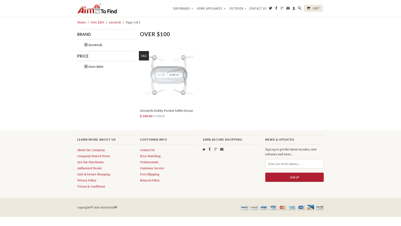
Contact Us (257, 8)
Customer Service (152, 168)
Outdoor (238, 8)
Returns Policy (150, 180)
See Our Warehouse (90, 162)
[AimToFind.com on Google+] (282, 9)
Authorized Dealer (89, 168)
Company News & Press (93, 156)
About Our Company (91, 150)
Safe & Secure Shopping (93, 174)
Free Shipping (150, 174)
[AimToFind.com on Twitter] (270, 9)
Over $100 (95, 67)
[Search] (300, 9)
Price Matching (150, 156)
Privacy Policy (86, 180)
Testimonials (149, 162)
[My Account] (294, 9)
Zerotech (95, 45)
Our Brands (183, 8)
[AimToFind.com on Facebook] (276, 9)
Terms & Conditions (91, 186)
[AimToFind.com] (106, 8)
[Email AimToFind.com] (221, 149)
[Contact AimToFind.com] (288, 9)
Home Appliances (211, 8)
